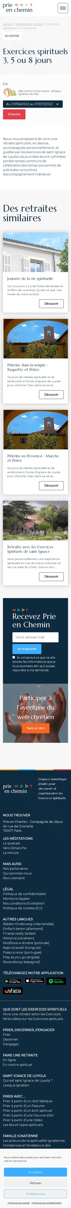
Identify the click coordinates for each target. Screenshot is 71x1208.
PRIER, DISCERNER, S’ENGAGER (28, 1030)
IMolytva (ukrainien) (18, 938)
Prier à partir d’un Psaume (24, 1106)
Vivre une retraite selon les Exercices (32, 1014)
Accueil (8, 24)
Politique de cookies (19, 1202)
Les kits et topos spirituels (23, 1125)
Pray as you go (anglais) (21, 957)
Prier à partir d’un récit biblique (27, 1101)
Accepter (35, 1172)
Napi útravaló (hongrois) (22, 948)
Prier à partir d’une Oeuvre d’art (28, 1115)
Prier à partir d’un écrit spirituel (27, 1111)
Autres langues (18, 919)
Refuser (35, 1183)
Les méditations (18, 838)
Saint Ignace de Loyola (24, 1076)
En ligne (9, 1060)
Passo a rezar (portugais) (22, 952)
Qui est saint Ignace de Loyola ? (27, 1080)
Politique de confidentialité (46, 1202)
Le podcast (11, 843)
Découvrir (51, 303)
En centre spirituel (17, 1065)
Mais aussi (12, 864)
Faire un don (36, 728)
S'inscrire (14, 114)
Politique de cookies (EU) (22, 908)
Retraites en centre (29, 24)
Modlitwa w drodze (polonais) (26, 943)
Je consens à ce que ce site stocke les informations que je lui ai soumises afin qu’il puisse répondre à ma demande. (33, 664)
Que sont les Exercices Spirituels (35, 1009)
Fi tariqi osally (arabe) (19, 933)
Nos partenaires (15, 869)
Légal (8, 889)
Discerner (10, 1039)
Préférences (35, 1194)
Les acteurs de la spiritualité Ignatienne (34, 1141)
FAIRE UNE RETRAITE (20, 1055)
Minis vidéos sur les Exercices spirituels (33, 1019)
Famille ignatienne (20, 1136)
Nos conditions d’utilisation (24, 903)
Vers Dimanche (15, 848)
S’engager (11, 1044)
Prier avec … (14, 1096)
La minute (11, 853)
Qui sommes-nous (17, 873)
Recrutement (14, 878)
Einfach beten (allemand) (23, 929)
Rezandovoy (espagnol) (21, 962)
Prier (7, 1035)
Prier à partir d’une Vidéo (22, 1120)
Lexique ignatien (16, 1085)
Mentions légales (16, 899)
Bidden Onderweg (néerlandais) (28, 924)
